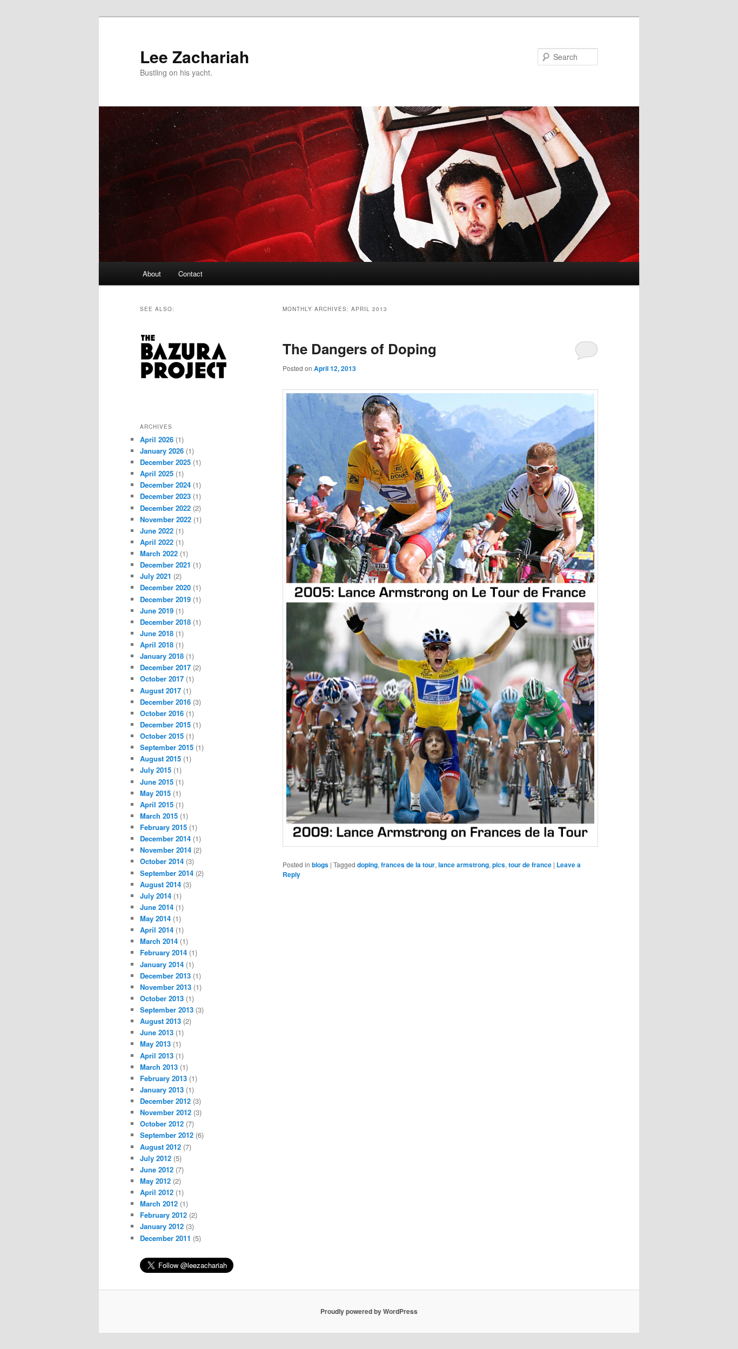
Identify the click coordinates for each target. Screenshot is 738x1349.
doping (367, 864)
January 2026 (162, 451)
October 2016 (162, 713)
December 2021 (165, 564)
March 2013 (159, 1067)
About (152, 273)
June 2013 (156, 1032)
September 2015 (166, 747)
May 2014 (155, 918)
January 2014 (162, 964)
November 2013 (165, 987)
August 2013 (160, 1021)
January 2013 (162, 1089)
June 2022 (156, 530)
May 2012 (155, 1181)
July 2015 (155, 770)
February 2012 (163, 1215)
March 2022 (159, 553)
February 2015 (163, 827)
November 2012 (165, 1112)
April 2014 (156, 930)
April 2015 (156, 804)
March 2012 (159, 1203)
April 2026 (156, 439)
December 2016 (165, 702)
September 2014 (166, 873)
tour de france (530, 864)
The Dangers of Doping (360, 349)
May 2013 (155, 1043)
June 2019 (156, 610)
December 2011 (165, 1238)
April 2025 (156, 473)
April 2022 (156, 542)
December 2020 (165, 587)
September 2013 (166, 1009)
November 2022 (165, 519)
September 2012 (166, 1135)
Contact (190, 273)
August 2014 (160, 884)
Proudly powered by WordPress (369, 1311)
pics (498, 864)
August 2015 (160, 758)
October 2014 (162, 861)
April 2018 (156, 644)
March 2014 (159, 941)
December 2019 (165, 599)
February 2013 (163, 1078)
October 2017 (162, 678)
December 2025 (165, 462)
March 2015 (159, 816)
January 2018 (162, 656)
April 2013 (156, 1055)
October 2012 (162, 1123)
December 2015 (165, 724)
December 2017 (165, 667)
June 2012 (156, 1169)
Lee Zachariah (194, 56)
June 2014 (156, 907)
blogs (320, 864)
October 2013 (162, 998)
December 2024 (165, 485)
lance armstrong (463, 864)
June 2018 (156, 633)
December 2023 (165, 496)
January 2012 (162, 1226)
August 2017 (160, 690)
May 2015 (155, 793)
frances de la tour (408, 864)
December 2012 (165, 1101)
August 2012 (160, 1147)
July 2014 (155, 896)
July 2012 (155, 1158)
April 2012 (156, 1192)
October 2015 (162, 736)
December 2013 (165, 975)
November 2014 (165, 850)
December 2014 (165, 838)
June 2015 (156, 782)
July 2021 (155, 576)
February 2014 (163, 952)
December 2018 (165, 622)
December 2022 (165, 508)
